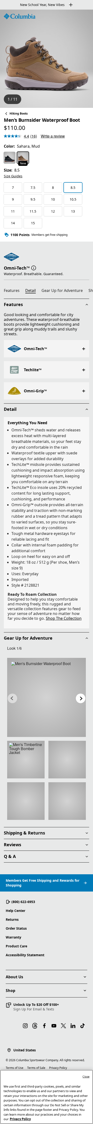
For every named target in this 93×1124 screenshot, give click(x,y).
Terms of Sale (36, 1068)
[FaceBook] (44, 1026)
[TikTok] (82, 1026)
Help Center (15, 910)
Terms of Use (14, 1068)
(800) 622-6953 (23, 901)
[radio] (9, 157)
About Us (14, 976)
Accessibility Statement (25, 955)
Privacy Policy (58, 1068)
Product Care (16, 946)
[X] (63, 1026)
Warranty (13, 937)
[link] (46, 697)
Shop (10, 990)
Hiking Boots (19, 113)
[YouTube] (54, 1026)
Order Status (16, 928)
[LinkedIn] (73, 1026)
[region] (46, 59)
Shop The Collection (64, 618)
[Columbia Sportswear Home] (19, 16)
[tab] (13, 291)
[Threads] (35, 1026)
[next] (80, 698)
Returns (12, 919)
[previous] (12, 698)
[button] (33, 267)
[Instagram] (25, 1026)
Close (86, 1076)
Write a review (53, 136)
